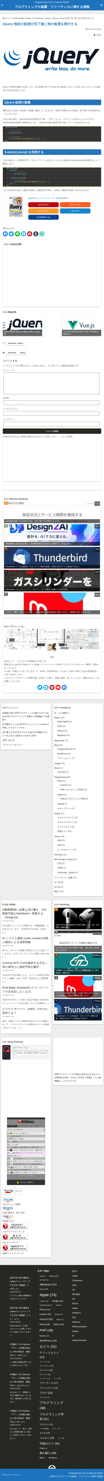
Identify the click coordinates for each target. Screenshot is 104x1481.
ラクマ (61, 1438)
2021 (74, 1285)
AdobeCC (76, 1313)
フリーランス (49, 1383)
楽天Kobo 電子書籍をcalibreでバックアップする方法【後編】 (20, 1281)
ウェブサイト (9, 419)
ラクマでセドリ (64, 827)
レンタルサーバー (65, 850)
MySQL (60, 1319)
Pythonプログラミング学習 (72, 799)
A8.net (75, 1303)
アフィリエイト (64, 758)
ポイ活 (57, 882)
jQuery (22, 353)
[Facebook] (5, 233)
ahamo (75, 1331)
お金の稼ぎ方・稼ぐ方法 (13, 1213)
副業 (42, 1458)
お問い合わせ (8, 740)
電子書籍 (53, 1458)
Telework (58, 855)
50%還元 (76, 1294)
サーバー (46, 1370)
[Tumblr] (35, 233)
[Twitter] (11, 233)
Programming (60, 777)
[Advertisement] (52, 275)
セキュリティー (64, 808)
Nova (45, 1324)
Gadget (57, 763)
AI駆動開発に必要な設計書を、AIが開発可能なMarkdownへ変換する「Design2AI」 (24, 913)
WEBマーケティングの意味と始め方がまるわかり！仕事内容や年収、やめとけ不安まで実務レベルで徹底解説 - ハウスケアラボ (78, 1077)
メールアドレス (10, 409)
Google (57, 1301)
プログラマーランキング (13, 1232)
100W (74, 1276)
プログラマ (44, 1397)
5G (73, 1299)
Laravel (63, 785)
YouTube (61, 772)
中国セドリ (62, 831)
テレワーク (45, 1374)
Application (59, 740)
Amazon (41, 211)
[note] (41, 233)
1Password (77, 1280)
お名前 (6, 398)
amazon (44, 1289)
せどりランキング (10, 1242)
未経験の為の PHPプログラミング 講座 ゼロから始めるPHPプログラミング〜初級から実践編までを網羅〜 (25, 716)
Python (60, 795)
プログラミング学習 (52, 1417)
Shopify (60, 804)
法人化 (57, 887)
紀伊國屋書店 (41, 217)
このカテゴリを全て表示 (26, 1175)
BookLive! (73, 205)
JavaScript (12, 353)
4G (73, 1290)
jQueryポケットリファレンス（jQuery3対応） (49, 198)
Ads (74, 1317)
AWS (59, 840)
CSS (59, 863)
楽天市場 (41, 205)
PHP (59, 781)
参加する (41, 1178)
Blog (56, 745)
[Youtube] (58, 687)
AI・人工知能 (60, 713)
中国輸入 (43, 1448)
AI (73, 1336)
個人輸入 (48, 1453)
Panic (58, 1324)
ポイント (56, 1428)
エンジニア (44, 1362)
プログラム (46, 1424)
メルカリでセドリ (65, 817)
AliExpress (48, 1284)
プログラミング (52, 1405)
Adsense (53, 1276)
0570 (74, 1271)
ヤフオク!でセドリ (65, 822)
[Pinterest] (29, 233)
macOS (46, 1319)
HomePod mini (46, 1305)
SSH (59, 845)
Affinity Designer (79, 1326)
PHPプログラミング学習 (71, 790)
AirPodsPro (44, 1280)
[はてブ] (23, 233)
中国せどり (49, 1443)
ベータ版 (44, 1428)
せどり (48, 1346)
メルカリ (47, 1438)
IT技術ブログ (8, 1221)
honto (73, 211)
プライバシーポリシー (12, 745)
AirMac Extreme (79, 1340)
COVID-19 (44, 1301)
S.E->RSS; (10, 904)
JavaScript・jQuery (15, 343)
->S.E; (98, 35)
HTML (60, 868)
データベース (45, 1378)
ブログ (46, 1392)
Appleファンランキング (13, 1253)
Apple (57, 718)
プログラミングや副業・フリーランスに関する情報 (52, 6)
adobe (43, 1276)
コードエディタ (47, 1366)
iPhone (60, 731)
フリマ (57, 1378)
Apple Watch (63, 722)
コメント (8, 370)
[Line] (17, 233)
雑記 (56, 891)
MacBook (61, 735)
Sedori (57, 814)
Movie (57, 768)
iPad (59, 726)
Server (57, 836)
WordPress (62, 754)
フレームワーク (49, 1388)
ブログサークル (19, 1047)
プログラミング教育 (11, 1204)
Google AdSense (65, 749)
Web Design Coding (63, 859)
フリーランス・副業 (63, 878)
